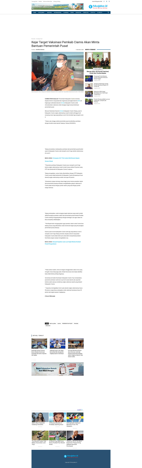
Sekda (61, 111)
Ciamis (73, 98)
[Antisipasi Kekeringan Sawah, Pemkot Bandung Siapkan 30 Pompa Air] (89, 86)
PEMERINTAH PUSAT (67, 323)
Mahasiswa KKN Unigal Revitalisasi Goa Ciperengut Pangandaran (101, 93)
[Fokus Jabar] (98, 7)
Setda (62, 102)
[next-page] (35, 360)
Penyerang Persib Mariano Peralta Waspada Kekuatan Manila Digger (101, 77)
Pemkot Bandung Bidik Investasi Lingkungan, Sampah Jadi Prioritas (102, 100)
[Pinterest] (63, 329)
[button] (108, 12)
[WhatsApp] (66, 329)
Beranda (33, 38)
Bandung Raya (53, 348)
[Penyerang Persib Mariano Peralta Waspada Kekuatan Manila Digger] (89, 78)
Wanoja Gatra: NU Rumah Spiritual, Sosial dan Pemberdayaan (98, 72)
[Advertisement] (71, 25)
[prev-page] (32, 360)
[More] (73, 329)
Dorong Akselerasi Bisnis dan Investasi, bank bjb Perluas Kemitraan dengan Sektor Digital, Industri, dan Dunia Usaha (75, 353)
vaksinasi (47, 325)
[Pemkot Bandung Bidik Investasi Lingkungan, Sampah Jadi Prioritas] (89, 102)
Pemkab (76, 323)
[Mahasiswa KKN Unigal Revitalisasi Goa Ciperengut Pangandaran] (89, 94)
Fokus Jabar (98, 69)
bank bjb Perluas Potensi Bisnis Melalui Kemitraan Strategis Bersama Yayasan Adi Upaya (39, 353)
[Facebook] (104, 1)
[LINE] (70, 329)
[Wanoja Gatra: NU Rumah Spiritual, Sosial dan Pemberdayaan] (97, 60)
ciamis (59, 323)
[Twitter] (109, 1)
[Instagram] (106, 1)
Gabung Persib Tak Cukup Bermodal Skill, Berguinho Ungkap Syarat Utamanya (57, 352)
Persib (87, 80)
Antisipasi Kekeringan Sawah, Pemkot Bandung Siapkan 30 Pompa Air (101, 85)
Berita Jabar (53, 323)
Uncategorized (39, 38)
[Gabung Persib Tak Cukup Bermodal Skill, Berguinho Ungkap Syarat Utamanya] (57, 344)
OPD (79, 100)
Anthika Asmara (40, 49)
